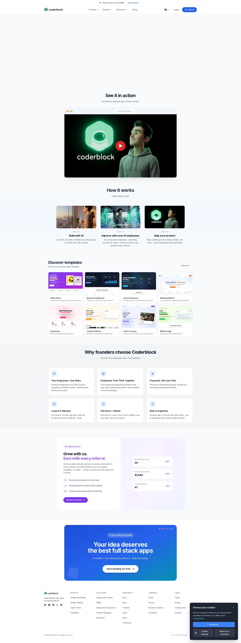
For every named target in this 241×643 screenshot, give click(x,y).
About (151, 598)
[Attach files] (148, 68)
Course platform (126, 77)
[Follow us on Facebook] (45, 605)
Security (178, 613)
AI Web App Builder (78, 598)
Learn (125, 613)
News (125, 618)
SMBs (98, 603)
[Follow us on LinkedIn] (53, 605)
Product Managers (103, 613)
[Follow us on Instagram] (49, 605)
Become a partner (156, 608)
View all (184, 266)
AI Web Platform (76, 603)
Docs (125, 598)
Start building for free (118, 569)
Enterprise (100, 618)
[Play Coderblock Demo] (120, 145)
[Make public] (153, 68)
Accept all (214, 624)
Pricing (134, 10)
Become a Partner (74, 500)
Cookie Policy (198, 618)
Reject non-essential (225, 632)
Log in (176, 10)
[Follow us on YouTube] (61, 605)
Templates (74, 613)
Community (127, 623)
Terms (177, 598)
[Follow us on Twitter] (57, 605)
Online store (110, 77)
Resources (120, 10)
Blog (124, 603)
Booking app (94, 77)
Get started (189, 10)
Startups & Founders (104, 598)
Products (92, 10)
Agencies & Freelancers (106, 608)
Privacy (178, 603)
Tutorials (126, 608)
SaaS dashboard (145, 77)
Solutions (106, 10)
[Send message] (158, 68)
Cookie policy (180, 608)
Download (153, 613)
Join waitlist (132, 3)
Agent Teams (75, 608)
